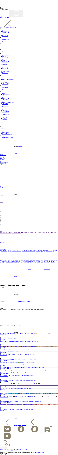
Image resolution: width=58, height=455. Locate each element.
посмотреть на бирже (30, 333)
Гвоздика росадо (2, 339)
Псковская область (5, 89)
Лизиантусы (33, 250)
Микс (29, 232)
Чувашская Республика (5, 133)
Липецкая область (5, 68)
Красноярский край (5, 62)
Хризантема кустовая (40, 262)
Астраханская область (5, 32)
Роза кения (4, 250)
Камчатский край (5, 57)
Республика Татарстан (5, 103)
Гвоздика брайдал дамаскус (4, 357)
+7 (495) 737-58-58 (3, 139)
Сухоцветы (15, 262)
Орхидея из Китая (46, 251)
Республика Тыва (5, 104)
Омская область (4, 82)
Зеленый (12, 232)
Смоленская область (5, 113)
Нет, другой (6, 9)
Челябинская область (5, 131)
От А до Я (25, 301)
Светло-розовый (51, 232)
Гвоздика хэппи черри (3, 347)
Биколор (4, 232)
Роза (1, 250)
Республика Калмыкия (5, 97)
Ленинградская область (5, 67)
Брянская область (5, 36)
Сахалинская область (5, 112)
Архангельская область (5, 31)
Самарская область (5, 109)
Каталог (1, 154)
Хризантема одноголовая (48, 262)
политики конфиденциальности (39, 452)
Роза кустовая (7, 17)
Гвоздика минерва (3, 399)
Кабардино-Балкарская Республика (7, 54)
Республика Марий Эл (5, 100)
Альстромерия (37, 250)
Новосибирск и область (12, 27)
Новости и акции (3, 155)
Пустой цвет (43, 232)
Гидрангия (25, 250)
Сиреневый (2, 233)
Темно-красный (6, 233)
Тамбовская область (5, 117)
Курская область (4, 64)
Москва (1, 27)
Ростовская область (5, 105)
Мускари (34, 251)
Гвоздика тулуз (2, 378)
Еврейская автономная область (7, 44)
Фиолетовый (16, 233)
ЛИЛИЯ (3, 17)
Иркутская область (5, 51)
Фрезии (30, 262)
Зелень (30, 251)
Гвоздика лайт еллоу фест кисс (5, 407)
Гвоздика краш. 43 (3, 386)
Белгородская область (5, 35)
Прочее (53, 251)
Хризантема (34, 262)
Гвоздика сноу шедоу (3, 410)
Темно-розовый (11, 233)
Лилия (32, 251)
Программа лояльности (4, 162)
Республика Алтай (5, 93)
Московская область (5, 73)
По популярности (21, 301)
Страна (1, 202)
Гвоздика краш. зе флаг (4, 376)
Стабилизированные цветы (9, 262)
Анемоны (45, 250)
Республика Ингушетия (6, 96)
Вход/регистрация (9, 164)
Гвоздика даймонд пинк (4, 373)
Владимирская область (5, 39)
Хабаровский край (5, 127)
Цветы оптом (2, 242)
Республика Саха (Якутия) (6, 101)
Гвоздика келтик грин (3, 355)
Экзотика (53, 262)
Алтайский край (4, 29)
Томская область (4, 119)
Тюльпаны (18, 262)
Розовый (47, 232)
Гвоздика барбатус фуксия (4, 381)
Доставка (1, 157)
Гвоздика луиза (2, 389)
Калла (30, 250)
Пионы (50, 251)
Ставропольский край (5, 114)
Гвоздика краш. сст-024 (4, 397)
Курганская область (5, 63)
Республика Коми (5, 99)
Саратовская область (5, 111)
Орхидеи (41, 251)
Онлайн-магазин (14, 164)
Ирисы (28, 250)
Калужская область (5, 56)
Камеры (15, 153)
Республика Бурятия (5, 95)
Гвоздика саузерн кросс (4, 360)
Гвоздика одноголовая (11, 251)
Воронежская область (5, 41)
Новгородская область (5, 78)
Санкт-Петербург (5, 27)
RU (0, 178)
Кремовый (26, 232)
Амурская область (5, 30)
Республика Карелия (5, 98)
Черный (19, 233)
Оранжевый (31, 232)
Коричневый (16, 232)
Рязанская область (5, 106)
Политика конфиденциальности (5, 449)
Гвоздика (48, 250)
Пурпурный (39, 232)
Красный (19, 232)
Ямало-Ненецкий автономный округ (8, 137)
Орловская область (5, 84)
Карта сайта (25, 449)
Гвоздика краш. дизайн (3, 394)
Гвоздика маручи (3, 352)
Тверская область (4, 118)
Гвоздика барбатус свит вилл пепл (5, 368)
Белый (1, 232)
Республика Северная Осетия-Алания (8, 102)
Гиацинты (19, 251)
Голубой (6, 232)
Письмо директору (20, 449)
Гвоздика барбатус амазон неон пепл (6, 365)
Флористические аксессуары (24, 262)
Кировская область (5, 59)
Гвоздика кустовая (4, 251)
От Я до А (28, 301)
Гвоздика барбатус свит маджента (5, 402)
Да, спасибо (2, 9)
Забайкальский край (5, 47)
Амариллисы (42, 250)
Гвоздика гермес (2, 336)
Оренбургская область (5, 83)
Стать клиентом (2, 161)
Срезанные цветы (3, 249)
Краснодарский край (5, 61)
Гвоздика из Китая (54, 250)
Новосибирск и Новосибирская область (8, 79)
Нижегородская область (6, 77)
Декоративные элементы (25, 251)
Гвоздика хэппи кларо (3, 344)
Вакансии (2, 160)
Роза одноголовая (15, 250)
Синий (55, 232)
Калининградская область (6, 55)
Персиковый (35, 232)
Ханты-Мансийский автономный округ (8, 128)
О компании (2, 156)
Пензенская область (5, 87)
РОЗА (1, 17)
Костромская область (5, 60)
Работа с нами (2, 158)
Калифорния (20, 146)
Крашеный (22, 232)
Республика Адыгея (5, 92)
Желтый (9, 232)
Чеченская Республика (5, 132)
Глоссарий (2, 159)
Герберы (16, 251)
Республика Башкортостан (6, 94)
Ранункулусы (2, 262)
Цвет (1, 231)
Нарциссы (38, 251)
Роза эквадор (21, 250)
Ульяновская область (5, 124)
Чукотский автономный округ (7, 134)
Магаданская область (5, 71)
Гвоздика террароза (3, 334)
